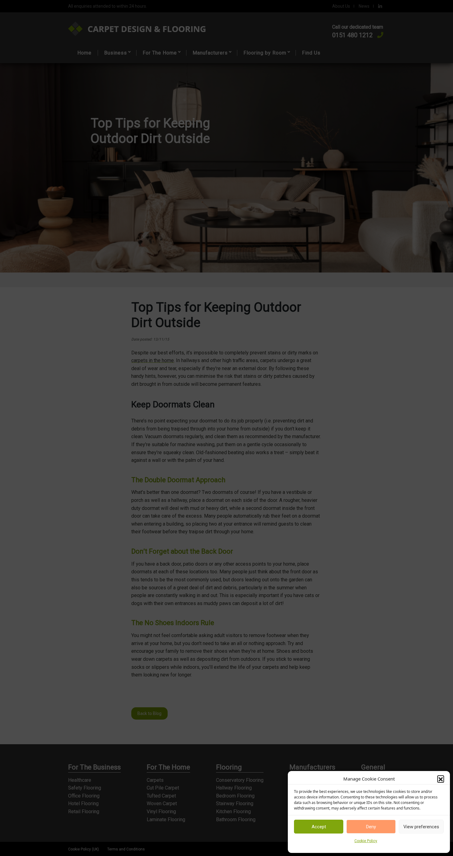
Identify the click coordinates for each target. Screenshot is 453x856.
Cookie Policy (365, 841)
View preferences (421, 827)
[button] (441, 779)
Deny (371, 827)
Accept (319, 827)
